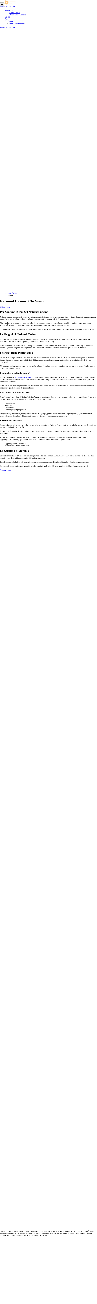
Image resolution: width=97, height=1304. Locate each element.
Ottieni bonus (5, 307)
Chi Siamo (9, 21)
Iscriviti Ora (10, 6)
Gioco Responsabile (16, 23)
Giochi (7, 17)
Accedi (2, 6)
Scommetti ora (5, 470)
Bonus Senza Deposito (17, 15)
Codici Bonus (14, 13)
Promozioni (9, 11)
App (6, 19)
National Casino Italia (23, 377)
